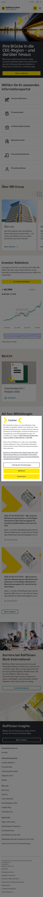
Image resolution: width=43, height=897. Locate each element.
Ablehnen (21, 471)
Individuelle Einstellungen (21, 465)
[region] (21, 448)
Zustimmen (21, 476)
